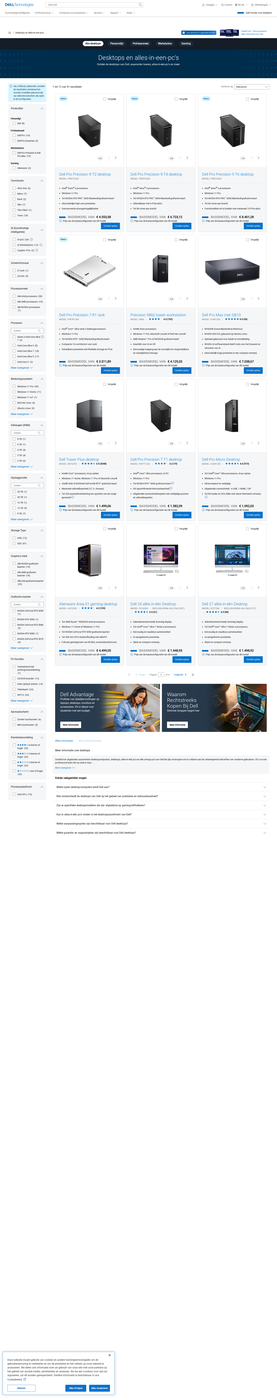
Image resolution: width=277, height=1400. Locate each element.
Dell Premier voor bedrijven (259, 13)
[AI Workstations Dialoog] (41, 245)
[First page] (129, 674)
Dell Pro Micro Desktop (221, 459)
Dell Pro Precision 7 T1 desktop (156, 459)
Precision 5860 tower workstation (158, 315)
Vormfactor (17, 180)
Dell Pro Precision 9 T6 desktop (228, 174)
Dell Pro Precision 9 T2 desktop (85, 174)
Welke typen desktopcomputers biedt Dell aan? (83, 787)
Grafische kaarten (21, 596)
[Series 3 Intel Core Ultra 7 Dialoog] (42, 337)
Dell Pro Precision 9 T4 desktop (156, 174)
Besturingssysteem (21, 378)
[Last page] (192, 674)
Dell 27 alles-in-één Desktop (225, 604)
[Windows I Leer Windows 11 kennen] (198, 32)
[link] (227, 4)
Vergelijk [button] (112, 99)
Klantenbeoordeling (22, 737)
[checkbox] (18, 123)
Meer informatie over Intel (252, 34)
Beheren (21, 1388)
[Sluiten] (109, 1355)
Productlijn (17, 108)
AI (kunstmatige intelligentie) (20, 230)
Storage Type (18, 530)
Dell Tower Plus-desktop (79, 459)
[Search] (39, 331)
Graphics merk (19, 556)
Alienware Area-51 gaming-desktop (88, 604)
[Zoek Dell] (140, 4)
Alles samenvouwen (89, 740)
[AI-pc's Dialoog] (31, 239)
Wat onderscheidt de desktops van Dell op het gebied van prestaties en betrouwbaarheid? (107, 796)
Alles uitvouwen (64, 740)
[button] (210, 4)
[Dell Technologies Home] (19, 4)
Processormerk (19, 288)
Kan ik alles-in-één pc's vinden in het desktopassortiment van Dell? (94, 814)
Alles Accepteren (99, 1388)
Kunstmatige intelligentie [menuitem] (17, 13)
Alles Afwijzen (76, 1388)
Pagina (153, 674)
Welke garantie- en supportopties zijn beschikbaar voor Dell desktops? (96, 832)
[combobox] (94, 4)
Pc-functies (17, 659)
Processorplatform (21, 786)
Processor (16, 322)
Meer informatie (71, 725)
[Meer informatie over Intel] (229, 32)
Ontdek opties (110, 226)
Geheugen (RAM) (20, 425)
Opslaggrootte (19, 477)
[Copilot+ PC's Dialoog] (36, 250)
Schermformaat (20, 263)
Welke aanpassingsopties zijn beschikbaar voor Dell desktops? (92, 823)
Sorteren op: (227, 86)
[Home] (10, 33)
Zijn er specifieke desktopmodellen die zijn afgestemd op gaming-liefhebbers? (100, 805)
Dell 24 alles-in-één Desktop (153, 604)
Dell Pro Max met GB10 (221, 315)
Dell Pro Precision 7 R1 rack (82, 315)
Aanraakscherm (20, 711)
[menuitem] (44, 13)
